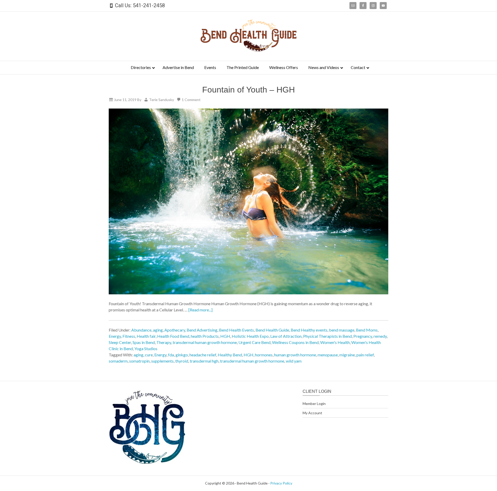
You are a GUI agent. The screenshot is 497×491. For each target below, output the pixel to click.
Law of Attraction (286, 336)
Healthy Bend (230, 354)
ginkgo (182, 354)
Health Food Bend (173, 336)
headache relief (202, 354)
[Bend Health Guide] (248, 49)
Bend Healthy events (309, 329)
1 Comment (191, 99)
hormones (264, 354)
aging (158, 329)
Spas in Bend (144, 342)
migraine (347, 354)
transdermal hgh (204, 360)
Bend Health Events (236, 329)
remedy (380, 336)
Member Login (314, 403)
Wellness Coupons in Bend (295, 342)
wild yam (294, 360)
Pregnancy (362, 336)
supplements (162, 360)
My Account (312, 413)
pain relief (365, 354)
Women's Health (335, 342)
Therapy (163, 342)
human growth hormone (295, 354)
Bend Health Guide (272, 329)
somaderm (118, 360)
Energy (115, 336)
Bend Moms (367, 329)
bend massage (341, 329)
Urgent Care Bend (254, 342)
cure (149, 354)
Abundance (141, 329)
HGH (225, 336)
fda (171, 354)
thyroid (181, 360)
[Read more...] (200, 309)
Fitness (128, 336)
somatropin (139, 360)
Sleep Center (120, 342)
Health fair (146, 336)
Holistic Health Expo (250, 336)
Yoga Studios (145, 348)
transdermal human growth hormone (205, 342)
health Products (205, 336)
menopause (328, 354)
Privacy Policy (281, 483)
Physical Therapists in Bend (327, 336)
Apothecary (174, 329)
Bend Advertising (202, 329)
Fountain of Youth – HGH (248, 89)
